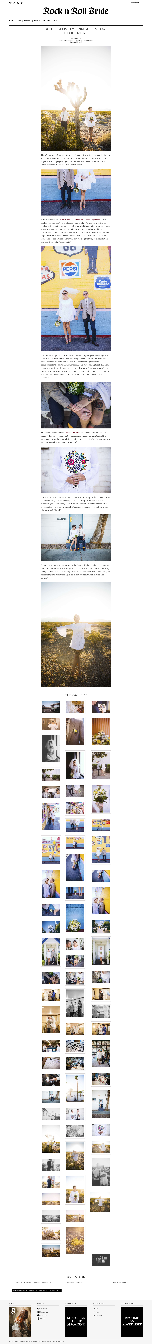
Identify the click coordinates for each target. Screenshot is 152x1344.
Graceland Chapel (72, 432)
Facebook (43, 1309)
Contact (96, 1312)
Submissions (97, 1315)
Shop (55, 21)
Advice (27, 21)
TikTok (42, 1319)
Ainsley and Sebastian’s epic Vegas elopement (80, 220)
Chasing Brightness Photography (80, 40)
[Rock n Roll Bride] (76, 11)
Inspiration (15, 21)
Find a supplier (42, 21)
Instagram (44, 1312)
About (95, 1309)
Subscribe (135, 3)
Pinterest (43, 1315)
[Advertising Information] (132, 1322)
